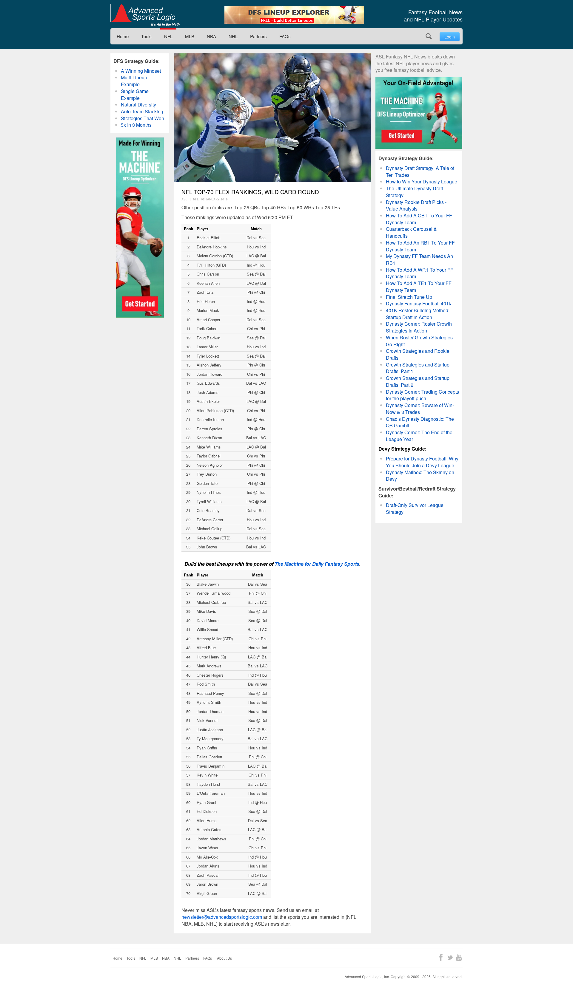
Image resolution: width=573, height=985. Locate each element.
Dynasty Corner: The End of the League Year (419, 436)
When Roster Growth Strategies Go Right (419, 341)
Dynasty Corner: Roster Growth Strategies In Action (419, 327)
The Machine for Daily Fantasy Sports (317, 563)
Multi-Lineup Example (134, 81)
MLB (189, 36)
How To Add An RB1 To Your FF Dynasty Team (420, 246)
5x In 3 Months (136, 124)
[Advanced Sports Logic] (145, 15)
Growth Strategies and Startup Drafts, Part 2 (417, 381)
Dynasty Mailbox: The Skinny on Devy (420, 476)
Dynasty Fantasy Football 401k (418, 303)
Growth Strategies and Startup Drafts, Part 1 (417, 368)
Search (429, 36)
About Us (224, 958)
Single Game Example (135, 94)
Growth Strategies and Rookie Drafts (417, 354)
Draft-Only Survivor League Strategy (414, 508)
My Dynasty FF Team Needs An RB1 (419, 259)
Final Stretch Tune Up (409, 296)
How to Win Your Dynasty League (421, 181)
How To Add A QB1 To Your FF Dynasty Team (419, 219)
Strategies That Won (142, 118)
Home (123, 36)
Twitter (450, 957)
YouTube (459, 957)
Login (449, 37)
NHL (233, 36)
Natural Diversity (138, 104)
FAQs (285, 36)
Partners (258, 36)
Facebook (441, 957)
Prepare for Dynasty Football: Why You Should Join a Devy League (422, 462)
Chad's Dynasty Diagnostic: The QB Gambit (420, 422)
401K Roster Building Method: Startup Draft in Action (417, 314)
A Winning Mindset (141, 70)
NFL (168, 36)
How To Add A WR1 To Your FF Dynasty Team (419, 273)
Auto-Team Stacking (142, 111)
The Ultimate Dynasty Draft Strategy (414, 192)
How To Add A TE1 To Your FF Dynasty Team (419, 286)
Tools (146, 36)
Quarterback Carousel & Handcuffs (411, 232)
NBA (211, 36)
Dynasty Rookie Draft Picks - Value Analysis (416, 205)
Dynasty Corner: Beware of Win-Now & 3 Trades (420, 408)
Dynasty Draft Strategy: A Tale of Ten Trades (420, 171)
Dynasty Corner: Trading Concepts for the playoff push (422, 395)
